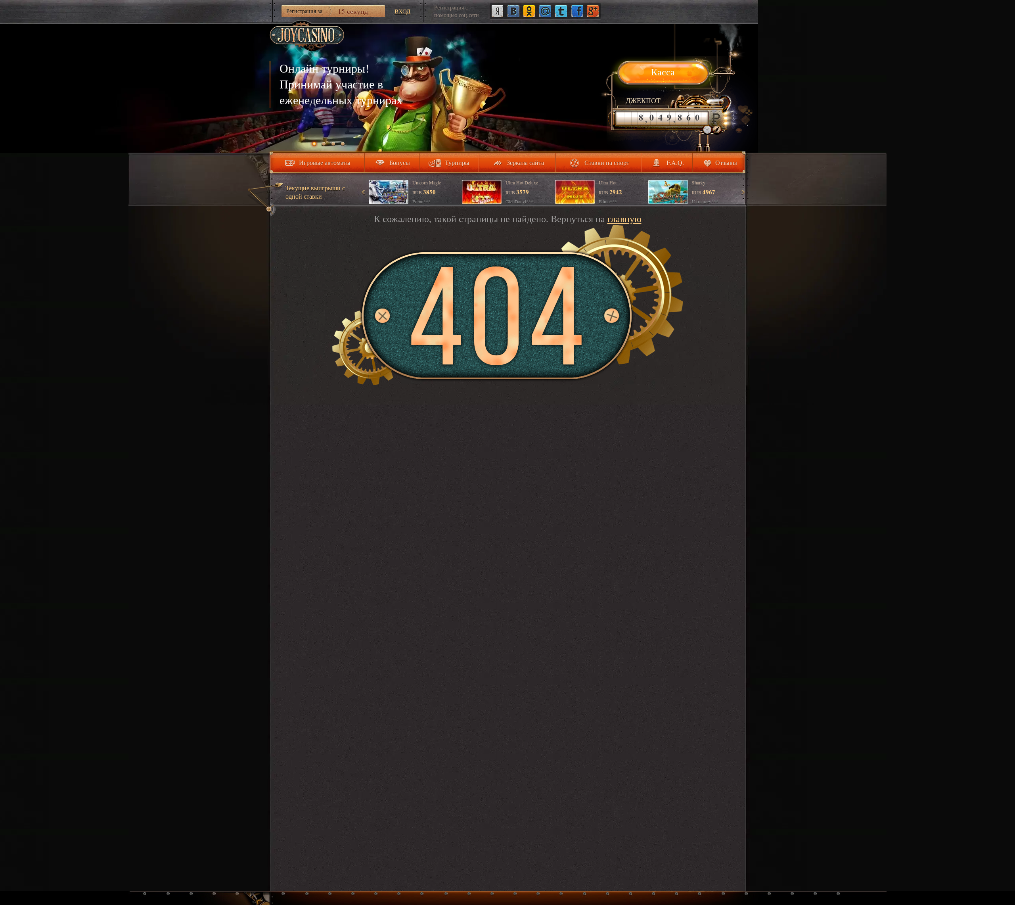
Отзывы (726, 162)
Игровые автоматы (324, 162)
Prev (363, 192)
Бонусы (399, 162)
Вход (402, 11)
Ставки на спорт (606, 162)
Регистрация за (327, 11)
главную (624, 218)
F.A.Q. (675, 162)
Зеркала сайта (525, 162)
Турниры (457, 162)
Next (742, 192)
